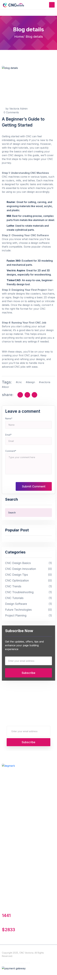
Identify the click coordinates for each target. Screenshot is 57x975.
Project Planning (28, 615)
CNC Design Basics (28, 563)
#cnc (19, 382)
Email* (8, 434)
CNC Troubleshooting (28, 592)
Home (18, 36)
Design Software (28, 604)
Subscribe (28, 672)
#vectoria (44, 382)
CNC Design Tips (28, 574)
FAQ (4, 831)
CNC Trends (28, 586)
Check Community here (16, 962)
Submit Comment (33, 486)
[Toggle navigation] (52, 5)
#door (5, 386)
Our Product (9, 788)
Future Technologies (28, 609)
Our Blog (7, 824)
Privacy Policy (10, 838)
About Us (7, 866)
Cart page (8, 795)
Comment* (10, 451)
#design (30, 382)
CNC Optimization (28, 580)
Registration (9, 880)
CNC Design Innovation (28, 569)
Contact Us (8, 817)
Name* (8, 418)
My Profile (8, 860)
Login (5, 873)
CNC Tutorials (28, 598)
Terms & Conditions (13, 781)
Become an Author (13, 774)
